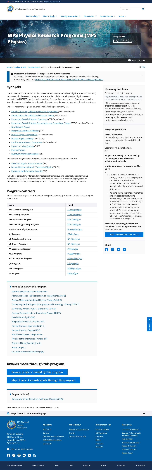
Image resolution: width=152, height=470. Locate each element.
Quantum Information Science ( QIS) (28, 351)
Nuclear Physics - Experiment (24, 134)
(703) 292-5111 (13, 443)
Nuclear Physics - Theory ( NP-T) (26, 330)
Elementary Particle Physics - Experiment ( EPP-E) (34, 308)
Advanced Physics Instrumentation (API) (30, 291)
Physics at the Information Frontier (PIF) (29, 338)
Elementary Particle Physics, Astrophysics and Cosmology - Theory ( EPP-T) (45, 304)
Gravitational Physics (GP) (23, 317)
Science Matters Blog (77, 436)
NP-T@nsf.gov (73, 244)
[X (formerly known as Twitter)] (14, 455)
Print (143, 67)
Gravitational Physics (20, 127)
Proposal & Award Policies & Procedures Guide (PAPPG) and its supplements (69, 79)
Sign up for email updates (21, 449)
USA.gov (104, 465)
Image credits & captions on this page (28, 413)
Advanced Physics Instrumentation (27, 163)
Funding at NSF (20, 67)
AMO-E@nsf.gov (74, 209)
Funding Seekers (102, 429)
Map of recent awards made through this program (43, 380)
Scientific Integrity (129, 449)
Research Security (129, 446)
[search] (143, 9)
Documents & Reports (130, 429)
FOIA (71, 465)
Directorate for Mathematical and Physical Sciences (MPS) (37, 399)
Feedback (150, 326)
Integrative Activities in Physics (25, 130)
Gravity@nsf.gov (74, 229)
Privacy (57, 465)
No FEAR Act (87, 465)
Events (72, 433)
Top (147, 398)
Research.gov (127, 453)
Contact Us (47, 443)
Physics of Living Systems (22, 146)
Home (9, 67)
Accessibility (121, 465)
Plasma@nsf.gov (74, 258)
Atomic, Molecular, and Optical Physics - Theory (32, 115)
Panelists (99, 447)
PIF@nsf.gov (72, 273)
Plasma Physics (18, 150)
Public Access (127, 439)
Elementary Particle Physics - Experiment (29, 119)
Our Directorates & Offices (53, 436)
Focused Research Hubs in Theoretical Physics (32, 167)
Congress (99, 436)
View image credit (138, 60)
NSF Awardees (101, 433)
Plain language (140, 465)
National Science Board (52, 440)
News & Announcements (79, 429)
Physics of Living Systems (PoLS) (26, 343)
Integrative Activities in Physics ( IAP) (28, 321)
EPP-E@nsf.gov (74, 219)
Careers (46, 433)
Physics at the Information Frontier (27, 171)
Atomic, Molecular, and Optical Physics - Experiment (34, 111)
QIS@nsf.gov (72, 263)
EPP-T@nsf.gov (74, 224)
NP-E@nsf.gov (73, 239)
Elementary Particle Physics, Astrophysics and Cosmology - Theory (41, 123)
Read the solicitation (124, 234)
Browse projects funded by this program (37, 372)
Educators (100, 443)
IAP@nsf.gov (72, 234)
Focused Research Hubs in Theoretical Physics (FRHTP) (36, 313)
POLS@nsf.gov (73, 253)
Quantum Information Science (24, 153)
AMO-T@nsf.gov (74, 214)
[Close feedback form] (149, 319)
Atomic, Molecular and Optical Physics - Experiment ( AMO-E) (39, 295)
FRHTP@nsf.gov (74, 268)
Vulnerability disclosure (14, 465)
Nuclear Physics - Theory (22, 138)
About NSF (47, 429)
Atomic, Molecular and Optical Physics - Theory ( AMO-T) (37, 300)
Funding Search (34, 67)
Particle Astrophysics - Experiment (26, 142)
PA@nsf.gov (72, 249)
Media (98, 440)
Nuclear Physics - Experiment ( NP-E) (28, 326)
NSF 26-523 (122, 40)
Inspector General (38, 465)
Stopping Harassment (130, 442)
